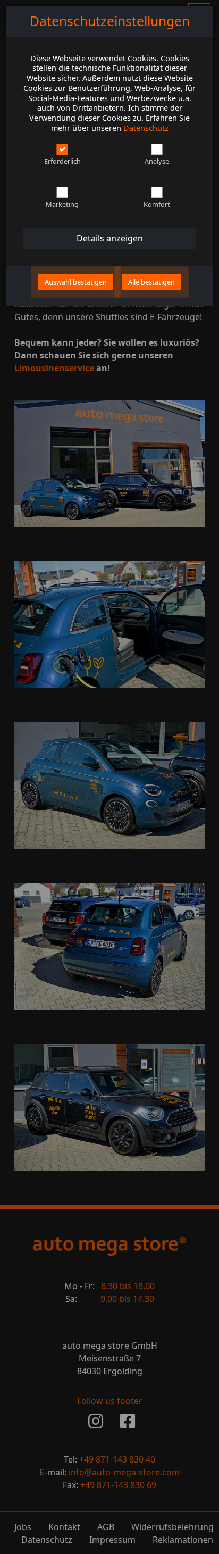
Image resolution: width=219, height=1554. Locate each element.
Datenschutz (146, 128)
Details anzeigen (110, 238)
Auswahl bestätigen (76, 282)
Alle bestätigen (151, 282)
